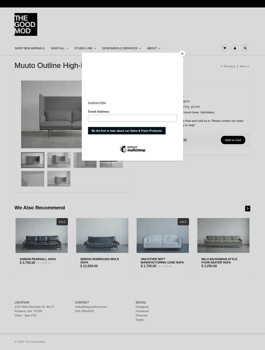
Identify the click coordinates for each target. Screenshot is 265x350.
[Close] (182, 54)
